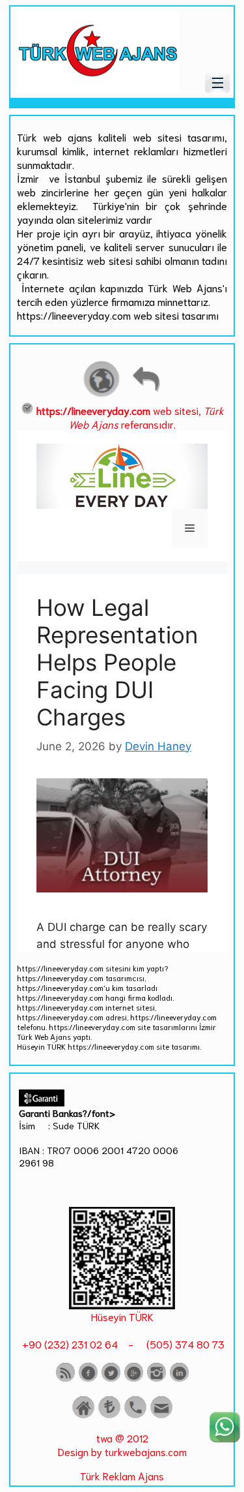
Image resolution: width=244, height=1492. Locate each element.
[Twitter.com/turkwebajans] (111, 1379)
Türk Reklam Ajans (122, 1475)
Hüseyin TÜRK (122, 1316)
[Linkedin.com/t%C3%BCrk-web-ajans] (179, 1379)
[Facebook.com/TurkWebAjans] (88, 1379)
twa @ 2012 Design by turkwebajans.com (122, 1444)
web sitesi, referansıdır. (130, 417)
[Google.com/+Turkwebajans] (133, 1379)
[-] (122, 1304)
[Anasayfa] (83, 1415)
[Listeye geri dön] (146, 395)
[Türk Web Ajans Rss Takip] (65, 1379)
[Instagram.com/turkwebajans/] (156, 1379)
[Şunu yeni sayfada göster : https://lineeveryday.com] (101, 395)
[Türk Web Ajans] (98, 88)
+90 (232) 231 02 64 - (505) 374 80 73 (122, 1343)
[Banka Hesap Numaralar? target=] (109, 1415)
